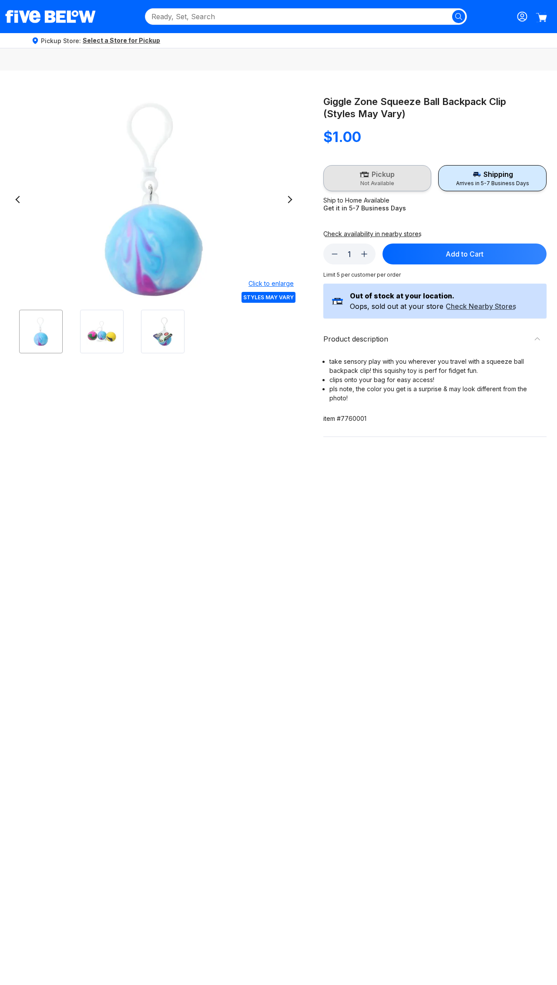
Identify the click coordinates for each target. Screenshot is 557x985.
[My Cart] (541, 17)
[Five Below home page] (50, 16)
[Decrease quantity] (334, 254)
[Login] (522, 16)
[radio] (377, 178)
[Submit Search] (458, 16)
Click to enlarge (271, 283)
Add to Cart (464, 254)
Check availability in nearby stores (372, 233)
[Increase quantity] (364, 254)
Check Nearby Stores (481, 307)
